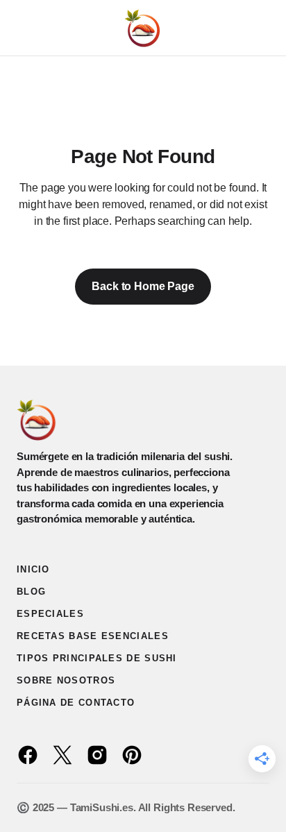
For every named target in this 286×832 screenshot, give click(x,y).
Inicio (33, 569)
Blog (31, 591)
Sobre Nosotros (66, 680)
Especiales (50, 614)
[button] (23, 27)
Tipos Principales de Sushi (97, 658)
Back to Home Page (143, 286)
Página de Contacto (76, 702)
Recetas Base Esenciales (93, 636)
